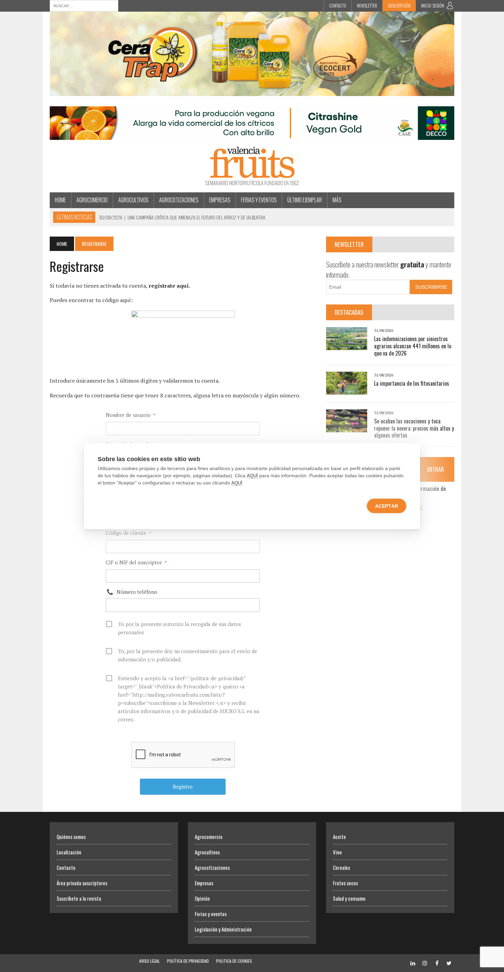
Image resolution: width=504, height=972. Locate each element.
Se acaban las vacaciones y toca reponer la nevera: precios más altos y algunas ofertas (414, 428)
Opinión (202, 898)
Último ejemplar (304, 200)
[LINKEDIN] (412, 962)
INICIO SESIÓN (432, 5)
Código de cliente (129, 532)
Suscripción (399, 5)
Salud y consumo (349, 898)
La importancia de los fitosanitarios (411, 383)
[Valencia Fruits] (252, 166)
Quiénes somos (71, 836)
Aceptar (386, 505)
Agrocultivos (133, 200)
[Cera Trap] (252, 91)
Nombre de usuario (131, 414)
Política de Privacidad (188, 961)
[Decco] (252, 135)
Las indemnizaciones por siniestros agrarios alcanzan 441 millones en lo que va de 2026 (412, 346)
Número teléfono (137, 591)
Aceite (339, 836)
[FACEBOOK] (436, 962)
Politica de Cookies (234, 961)
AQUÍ (252, 475)
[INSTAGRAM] (424, 962)
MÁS (337, 200)
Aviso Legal (149, 961)
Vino (337, 852)
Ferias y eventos (259, 200)
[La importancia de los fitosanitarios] (346, 390)
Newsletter (367, 5)
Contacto (337, 5)
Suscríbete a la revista (79, 898)
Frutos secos (345, 883)
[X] (448, 962)
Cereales (341, 867)
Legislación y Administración (223, 929)
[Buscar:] (84, 5)
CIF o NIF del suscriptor (136, 562)
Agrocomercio (92, 200)
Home (60, 200)
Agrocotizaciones (179, 200)
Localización (69, 852)
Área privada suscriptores (82, 883)
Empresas (219, 200)
